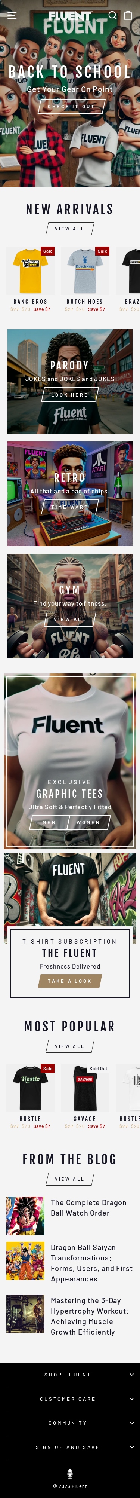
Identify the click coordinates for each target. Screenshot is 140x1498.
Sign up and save (68, 1447)
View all (70, 228)
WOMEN (89, 822)
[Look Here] (70, 381)
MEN (50, 822)
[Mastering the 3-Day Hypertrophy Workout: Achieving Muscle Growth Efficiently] (25, 1314)
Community (68, 1423)
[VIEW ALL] (70, 606)
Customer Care (68, 1399)
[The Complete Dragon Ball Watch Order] (25, 1216)
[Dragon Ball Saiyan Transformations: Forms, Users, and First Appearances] (25, 1261)
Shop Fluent (68, 1375)
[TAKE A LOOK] (70, 928)
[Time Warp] (70, 493)
